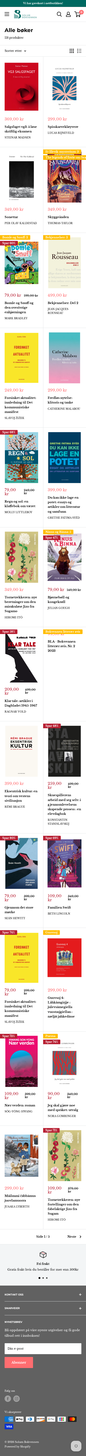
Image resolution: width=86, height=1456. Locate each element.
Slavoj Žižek (14, 418)
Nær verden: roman (20, 1105)
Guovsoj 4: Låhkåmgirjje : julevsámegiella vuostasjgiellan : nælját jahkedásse (61, 1007)
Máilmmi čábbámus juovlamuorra (20, 1198)
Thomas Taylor (60, 223)
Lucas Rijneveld (61, 132)
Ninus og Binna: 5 (58, 532)
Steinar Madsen (18, 137)
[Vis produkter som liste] (79, 51)
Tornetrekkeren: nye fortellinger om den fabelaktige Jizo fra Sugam (64, 1207)
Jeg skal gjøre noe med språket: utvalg (63, 1107)
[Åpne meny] (7, 14)
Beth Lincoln (59, 913)
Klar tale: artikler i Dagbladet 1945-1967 (21, 703)
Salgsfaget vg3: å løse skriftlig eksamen (21, 129)
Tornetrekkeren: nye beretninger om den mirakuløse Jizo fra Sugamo (21, 604)
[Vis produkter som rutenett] (72, 51)
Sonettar (11, 217)
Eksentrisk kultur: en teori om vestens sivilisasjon (21, 795)
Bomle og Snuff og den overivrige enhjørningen (19, 307)
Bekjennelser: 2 (56, 237)
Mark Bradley (16, 318)
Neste (71, 1237)
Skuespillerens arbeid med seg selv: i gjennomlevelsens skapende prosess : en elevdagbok (64, 804)
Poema (50, 1036)
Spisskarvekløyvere (63, 127)
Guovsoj (51, 932)
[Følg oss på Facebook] (8, 1398)
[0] (77, 14)
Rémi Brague (15, 806)
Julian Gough (59, 608)
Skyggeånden (58, 217)
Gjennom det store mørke (19, 910)
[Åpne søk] (59, 14)
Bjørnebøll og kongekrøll (58, 599)
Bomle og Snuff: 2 (15, 237)
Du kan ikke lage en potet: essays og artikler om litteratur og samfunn (64, 504)
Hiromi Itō (13, 617)
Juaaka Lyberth (17, 1206)
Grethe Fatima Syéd (64, 517)
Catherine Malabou (64, 408)
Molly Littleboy (18, 512)
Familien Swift (59, 907)
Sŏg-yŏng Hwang (19, 1111)
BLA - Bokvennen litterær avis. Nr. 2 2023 (61, 646)
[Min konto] (68, 14)
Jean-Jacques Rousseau (58, 311)
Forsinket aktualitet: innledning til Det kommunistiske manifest (20, 405)
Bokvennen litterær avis (62, 631)
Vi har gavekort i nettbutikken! (43, 3)
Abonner (18, 1362)
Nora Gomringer (62, 1116)
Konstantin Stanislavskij (58, 821)
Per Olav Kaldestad (21, 223)
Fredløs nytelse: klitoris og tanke (60, 400)
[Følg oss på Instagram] (16, 1398)
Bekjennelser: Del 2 (63, 303)
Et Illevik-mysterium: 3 (62, 151)
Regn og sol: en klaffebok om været (20, 504)
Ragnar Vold (15, 711)
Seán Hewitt (15, 918)
